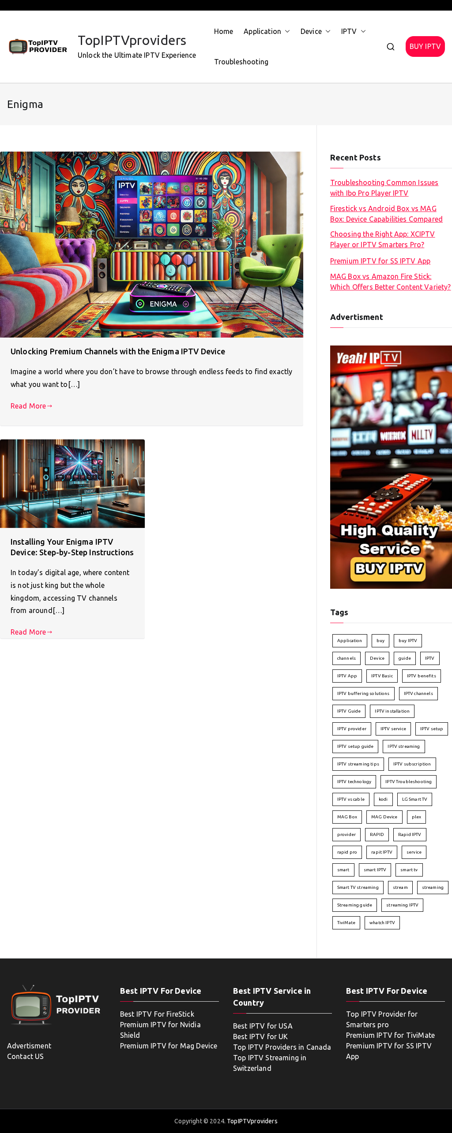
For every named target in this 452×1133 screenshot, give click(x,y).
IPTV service (393, 728)
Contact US (25, 1056)
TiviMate (346, 922)
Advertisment (29, 1046)
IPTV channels (418, 693)
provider (346, 834)
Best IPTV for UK (260, 1036)
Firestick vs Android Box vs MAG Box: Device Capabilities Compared (386, 213)
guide (405, 658)
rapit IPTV (381, 852)
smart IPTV (375, 869)
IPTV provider (351, 728)
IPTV (349, 31)
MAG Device (384, 816)
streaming (433, 887)
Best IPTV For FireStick (157, 1014)
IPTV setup (432, 728)
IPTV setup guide (355, 746)
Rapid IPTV (410, 834)
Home (224, 31)
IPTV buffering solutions (363, 693)
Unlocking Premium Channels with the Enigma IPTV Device (118, 351)
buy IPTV (408, 640)
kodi (383, 799)
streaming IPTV (402, 905)
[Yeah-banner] (391, 466)
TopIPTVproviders (132, 40)
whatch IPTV (382, 922)
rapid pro (347, 852)
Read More (28, 406)
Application (262, 31)
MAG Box (347, 816)
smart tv (409, 869)
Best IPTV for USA (263, 1026)
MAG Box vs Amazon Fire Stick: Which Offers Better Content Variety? (390, 281)
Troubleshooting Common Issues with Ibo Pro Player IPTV (384, 187)
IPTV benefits (421, 675)
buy (380, 640)
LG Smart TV (415, 799)
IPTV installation (392, 711)
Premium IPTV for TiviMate (390, 1035)
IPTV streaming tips (358, 764)
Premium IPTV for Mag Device (168, 1046)
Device (311, 31)
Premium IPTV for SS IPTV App (380, 261)
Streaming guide (354, 905)
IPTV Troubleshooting (408, 781)
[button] (285, 31)
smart (343, 869)
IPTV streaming (404, 746)
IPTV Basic (382, 675)
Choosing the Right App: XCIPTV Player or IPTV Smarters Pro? (382, 239)
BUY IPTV (425, 46)
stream (400, 887)
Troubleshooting (241, 62)
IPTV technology (354, 781)
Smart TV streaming (358, 887)
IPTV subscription (412, 764)
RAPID (377, 834)
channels (346, 658)
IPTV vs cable (351, 799)
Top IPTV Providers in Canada (282, 1047)
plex (417, 816)
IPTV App (347, 675)
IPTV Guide (349, 711)
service (414, 852)
